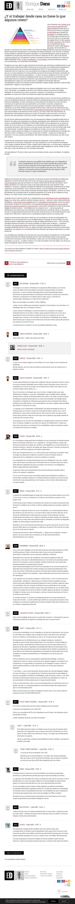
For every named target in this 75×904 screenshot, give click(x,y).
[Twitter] (61, 6)
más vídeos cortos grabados (23, 202)
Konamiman (24, 546)
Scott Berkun (43, 59)
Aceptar (53, 901)
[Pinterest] (63, 6)
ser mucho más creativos (20, 225)
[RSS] (69, 6)
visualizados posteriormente (47, 202)
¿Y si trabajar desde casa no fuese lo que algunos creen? (35, 18)
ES (69, 2)
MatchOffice (24, 807)
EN (66, 2)
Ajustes (64, 901)
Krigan (22, 491)
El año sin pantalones (29, 59)
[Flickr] (66, 6)
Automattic (50, 34)
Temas (40, 9)
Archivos (30, 9)
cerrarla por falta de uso (12, 57)
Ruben (22, 769)
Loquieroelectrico (26, 613)
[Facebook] (58, 6)
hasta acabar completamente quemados (47, 110)
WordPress (58, 42)
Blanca (22, 825)
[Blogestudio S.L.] (62, 891)
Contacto (51, 9)
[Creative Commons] (65, 896)
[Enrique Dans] (13, 5)
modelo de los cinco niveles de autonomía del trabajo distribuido (58, 26)
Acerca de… (62, 9)
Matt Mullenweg (54, 32)
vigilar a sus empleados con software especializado (29, 121)
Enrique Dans (22, 346)
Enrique (37, 4)
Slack (67, 202)
